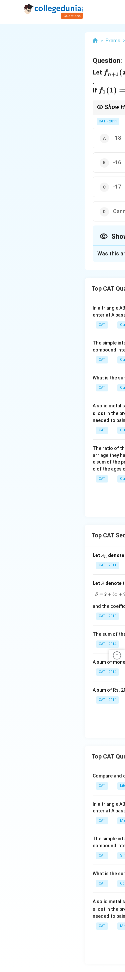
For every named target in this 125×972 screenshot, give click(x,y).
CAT (102, 325)
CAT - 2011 (108, 121)
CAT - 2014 (107, 644)
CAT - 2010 (107, 616)
